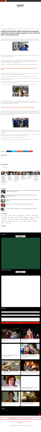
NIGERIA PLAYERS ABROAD (24, 219)
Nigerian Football (31, 219)
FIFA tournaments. (11, 217)
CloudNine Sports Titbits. (20, 215)
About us (13, 421)
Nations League (16, 219)
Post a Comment (5, 167)
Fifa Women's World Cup (19, 217)
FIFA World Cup (26, 217)
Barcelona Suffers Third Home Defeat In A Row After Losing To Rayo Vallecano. (20, 107)
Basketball (10, 215)
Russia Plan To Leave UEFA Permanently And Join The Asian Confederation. (19, 204)
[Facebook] (36, 0)
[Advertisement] (20, 16)
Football (5, 28)
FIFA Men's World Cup (35, 215)
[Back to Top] (39, 414)
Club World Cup (28, 215)
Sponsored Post (28, 421)
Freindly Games (3, 219)
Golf (8, 219)
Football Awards (36, 217)
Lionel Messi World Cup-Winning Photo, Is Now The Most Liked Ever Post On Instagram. (21, 208)
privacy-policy (18, 421)
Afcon (2, 215)
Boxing (14, 215)
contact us (23, 421)
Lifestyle (11, 219)
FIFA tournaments (4, 217)
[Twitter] (39, 0)
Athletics (5, 215)
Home (2, 25)
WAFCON (2, 222)
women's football (8, 222)
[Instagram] (37, 0)
